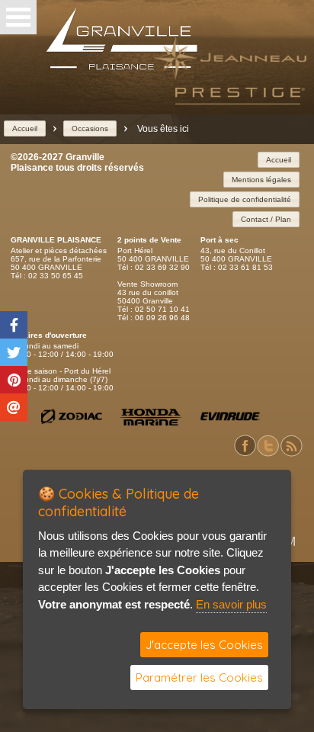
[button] (25, 128)
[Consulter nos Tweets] (268, 454)
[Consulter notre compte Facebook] (245, 454)
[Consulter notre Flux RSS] (291, 454)
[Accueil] (122, 66)
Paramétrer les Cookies (199, 677)
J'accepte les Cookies (204, 644)
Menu (18, 17)
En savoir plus (231, 604)
